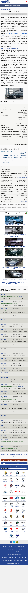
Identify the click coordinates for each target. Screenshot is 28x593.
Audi (11, 475)
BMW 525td (4, 384)
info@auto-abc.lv (17, 563)
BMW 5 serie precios (8, 454)
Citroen (11, 481)
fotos (14, 456)
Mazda (11, 506)
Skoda (17, 525)
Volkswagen (11, 537)
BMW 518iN (4, 308)
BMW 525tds (4, 396)
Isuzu (17, 494)
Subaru (5, 531)
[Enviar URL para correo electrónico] (17, 542)
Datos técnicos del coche (19, 546)
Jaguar (23, 494)
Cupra (17, 481)
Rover (23, 519)
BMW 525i (3, 353)
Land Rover (23, 500)
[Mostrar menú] (26, 6)
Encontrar (17, 5)
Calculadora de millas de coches (9, 557)
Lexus (5, 506)
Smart (23, 525)
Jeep (5, 500)
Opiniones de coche (7, 546)
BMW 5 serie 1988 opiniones (16, 463)
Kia (11, 500)
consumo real (21, 296)
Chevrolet (23, 475)
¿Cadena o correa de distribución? (14, 551)
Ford (17, 487)
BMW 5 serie (16, 7)
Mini (23, 506)
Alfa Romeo (5, 475)
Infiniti (11, 494)
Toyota (23, 531)
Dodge (5, 487)
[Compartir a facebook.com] (10, 542)
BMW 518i (3, 294)
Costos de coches (22, 557)
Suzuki (11, 531)
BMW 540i (3, 446)
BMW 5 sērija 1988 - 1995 (6, 9)
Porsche (11, 519)
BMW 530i (3, 411)
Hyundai (5, 494)
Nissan (17, 512)
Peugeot (5, 519)
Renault (17, 519)
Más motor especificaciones (9, 48)
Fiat (11, 487)
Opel (23, 512)
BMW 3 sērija (24, 201)
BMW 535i (3, 430)
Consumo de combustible (14, 554)
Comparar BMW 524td (14, 224)
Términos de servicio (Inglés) (20, 560)
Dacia (23, 481)
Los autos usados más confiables (14, 549)
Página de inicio (4, 7)
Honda (23, 487)
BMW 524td (4, 344)
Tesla (17, 531)
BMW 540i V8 (4, 440)
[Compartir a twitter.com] (14, 542)
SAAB (5, 525)
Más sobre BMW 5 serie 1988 (13, 14)
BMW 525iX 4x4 (5, 373)
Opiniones (9, 5)
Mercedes (17, 506)
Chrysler (5, 481)
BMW (10, 7)
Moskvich (11, 512)
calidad (24, 454)
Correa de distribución (22, 177)
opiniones (18, 454)
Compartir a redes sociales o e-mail (16, 460)
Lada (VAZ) (17, 500)
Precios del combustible (6, 560)
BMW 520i (3, 324)
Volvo (17, 537)
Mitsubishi (5, 512)
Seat (11, 525)
